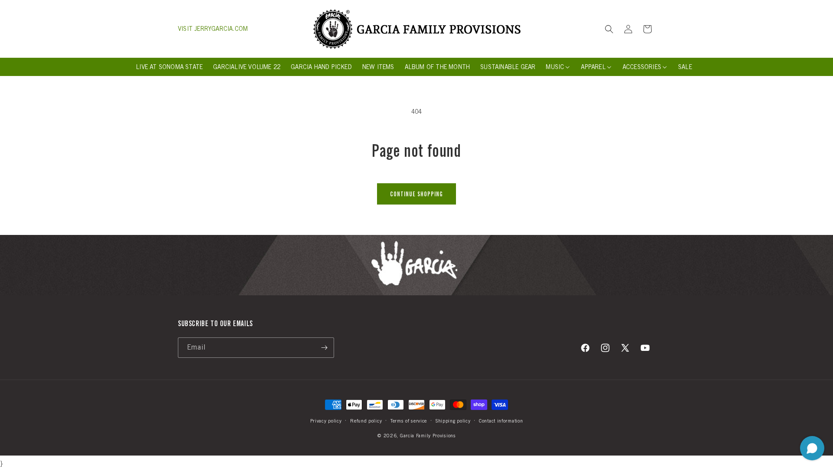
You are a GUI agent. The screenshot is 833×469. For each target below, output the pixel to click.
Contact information (501, 421)
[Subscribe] (324, 347)
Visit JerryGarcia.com (213, 28)
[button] (609, 29)
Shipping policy (453, 421)
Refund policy (366, 421)
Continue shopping (416, 194)
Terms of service (408, 421)
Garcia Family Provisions (428, 436)
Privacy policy (326, 421)
